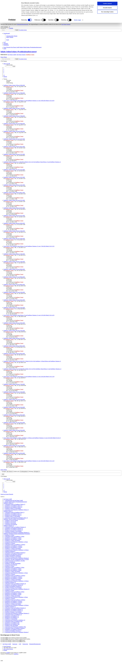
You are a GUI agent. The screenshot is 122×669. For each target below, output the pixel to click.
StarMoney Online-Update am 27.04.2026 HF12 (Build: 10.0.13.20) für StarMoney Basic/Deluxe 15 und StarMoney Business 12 (32, 368)
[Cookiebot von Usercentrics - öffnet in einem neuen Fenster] (12, 20)
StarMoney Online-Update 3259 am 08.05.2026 (14, 345)
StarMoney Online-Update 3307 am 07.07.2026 (14, 200)
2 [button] (3, 69)
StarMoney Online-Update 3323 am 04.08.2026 (14, 123)
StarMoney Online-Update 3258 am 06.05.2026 (14, 353)
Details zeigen (77, 20)
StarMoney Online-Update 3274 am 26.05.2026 (14, 300)
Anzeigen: (4, 471)
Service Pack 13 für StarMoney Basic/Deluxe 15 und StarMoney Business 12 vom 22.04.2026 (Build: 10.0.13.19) (28, 376)
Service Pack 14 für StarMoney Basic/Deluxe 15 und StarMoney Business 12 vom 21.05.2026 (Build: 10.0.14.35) (28, 315)
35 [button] (4, 75)
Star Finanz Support (65, 24)
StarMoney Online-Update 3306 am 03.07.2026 (14, 208)
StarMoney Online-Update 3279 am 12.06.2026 (14, 261)
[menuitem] (11, 36)
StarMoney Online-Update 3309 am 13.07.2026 (14, 185)
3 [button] (3, 70)
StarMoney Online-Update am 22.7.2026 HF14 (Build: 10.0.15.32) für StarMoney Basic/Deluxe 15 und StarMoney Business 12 (32, 162)
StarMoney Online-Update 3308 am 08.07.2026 (14, 192)
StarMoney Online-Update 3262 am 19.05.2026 (14, 322)
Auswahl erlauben (107, 7)
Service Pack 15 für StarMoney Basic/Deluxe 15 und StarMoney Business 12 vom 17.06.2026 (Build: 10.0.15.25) (28, 246)
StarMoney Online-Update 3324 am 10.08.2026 (14, 116)
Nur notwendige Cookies (107, 11)
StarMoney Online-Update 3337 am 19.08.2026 (14, 93)
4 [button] (3, 71)
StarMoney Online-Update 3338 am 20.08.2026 (14, 85)
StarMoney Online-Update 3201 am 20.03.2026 (14, 453)
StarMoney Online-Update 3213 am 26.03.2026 (14, 422)
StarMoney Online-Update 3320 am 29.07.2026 (14, 146)
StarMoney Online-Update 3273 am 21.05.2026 (14, 307)
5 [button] (3, 72)
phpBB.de (16, 654)
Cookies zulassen (107, 3)
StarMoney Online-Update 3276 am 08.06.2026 (14, 284)
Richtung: (31, 471)
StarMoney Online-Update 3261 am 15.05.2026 (14, 330)
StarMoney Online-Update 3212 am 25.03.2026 (14, 430)
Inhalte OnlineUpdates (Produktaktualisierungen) (19, 52)
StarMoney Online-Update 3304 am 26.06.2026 (14, 223)
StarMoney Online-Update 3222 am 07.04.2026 (14, 399)
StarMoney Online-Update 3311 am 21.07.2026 (14, 169)
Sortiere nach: (17, 471)
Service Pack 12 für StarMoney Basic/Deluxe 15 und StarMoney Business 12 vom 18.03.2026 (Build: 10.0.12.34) (28, 460)
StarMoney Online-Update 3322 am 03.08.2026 (14, 131)
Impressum (14, 644)
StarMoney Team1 (30, 54)
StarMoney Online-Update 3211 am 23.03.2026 (14, 445)
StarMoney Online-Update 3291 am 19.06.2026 (14, 238)
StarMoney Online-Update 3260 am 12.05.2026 (14, 338)
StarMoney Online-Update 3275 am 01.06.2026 (14, 292)
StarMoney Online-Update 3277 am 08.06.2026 (14, 277)
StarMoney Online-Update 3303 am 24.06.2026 (14, 231)
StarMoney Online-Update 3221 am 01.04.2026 (14, 407)
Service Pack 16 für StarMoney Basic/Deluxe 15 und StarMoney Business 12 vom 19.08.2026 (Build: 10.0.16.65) (28, 100)
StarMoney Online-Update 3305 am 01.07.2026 (14, 215)
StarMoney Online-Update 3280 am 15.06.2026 (14, 254)
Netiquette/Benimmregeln (22, 24)
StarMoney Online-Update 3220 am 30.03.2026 (14, 414)
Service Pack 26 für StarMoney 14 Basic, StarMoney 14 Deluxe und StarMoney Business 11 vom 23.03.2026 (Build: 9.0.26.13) (32, 437)
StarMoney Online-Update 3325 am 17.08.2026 (14, 108)
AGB (20, 644)
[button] (6, 63)
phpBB (7, 652)
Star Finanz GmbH (12, 54)
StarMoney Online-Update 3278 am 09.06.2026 (14, 269)
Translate (11, 28)
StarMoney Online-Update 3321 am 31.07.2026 (14, 139)
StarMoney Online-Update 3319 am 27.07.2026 (14, 154)
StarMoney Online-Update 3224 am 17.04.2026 (14, 384)
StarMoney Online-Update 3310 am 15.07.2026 (14, 177)
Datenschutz (25, 644)
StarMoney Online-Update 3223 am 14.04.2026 (14, 391)
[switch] (44, 20)
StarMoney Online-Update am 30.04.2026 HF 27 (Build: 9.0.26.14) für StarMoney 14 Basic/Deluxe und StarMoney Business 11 (32, 361)
